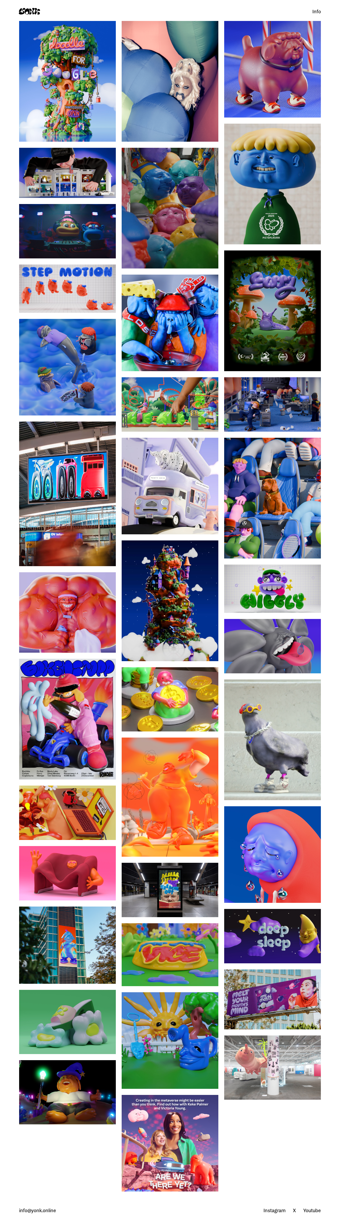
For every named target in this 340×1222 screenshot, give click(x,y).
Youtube (312, 1210)
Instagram (275, 1210)
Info (316, 11)
